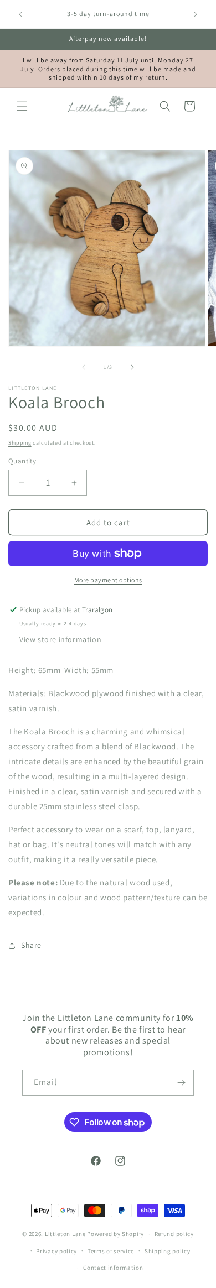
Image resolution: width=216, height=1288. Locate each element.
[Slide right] (132, 367)
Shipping (20, 442)
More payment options (108, 580)
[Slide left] (83, 367)
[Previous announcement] (20, 14)
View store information (60, 639)
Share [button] (31, 945)
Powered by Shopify (115, 1234)
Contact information (113, 1267)
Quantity (22, 461)
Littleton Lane (65, 1234)
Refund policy (174, 1234)
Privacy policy (56, 1251)
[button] (22, 106)
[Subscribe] (181, 1083)
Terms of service (111, 1251)
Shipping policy (168, 1251)
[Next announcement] (195, 14)
